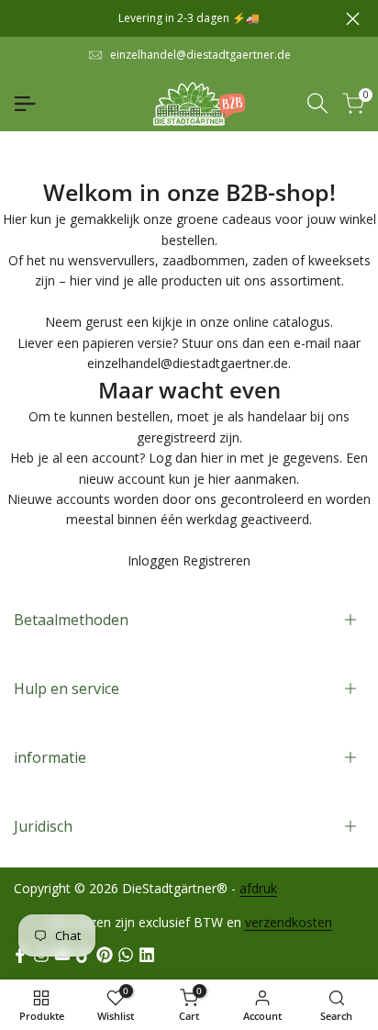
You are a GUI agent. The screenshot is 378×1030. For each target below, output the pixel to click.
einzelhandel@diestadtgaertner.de (200, 54)
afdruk (258, 888)
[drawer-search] (317, 103)
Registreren (216, 560)
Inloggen (153, 560)
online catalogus (281, 321)
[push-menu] (25, 103)
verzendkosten (288, 922)
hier (212, 457)
